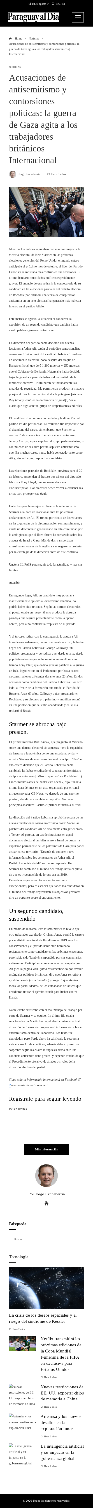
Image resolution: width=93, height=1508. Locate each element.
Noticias (15, 67)
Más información (46, 1149)
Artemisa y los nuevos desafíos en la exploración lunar (61, 1422)
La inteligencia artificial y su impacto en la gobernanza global (62, 1452)
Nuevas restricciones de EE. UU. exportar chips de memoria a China (62, 1393)
